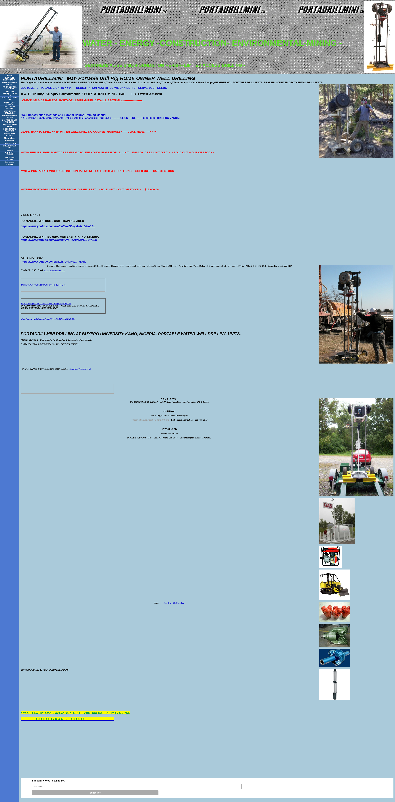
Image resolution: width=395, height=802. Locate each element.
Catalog (9, 164)
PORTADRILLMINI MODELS (9, 83)
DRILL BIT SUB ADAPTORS (9, 130)
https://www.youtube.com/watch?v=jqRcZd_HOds (43, 285)
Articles (9, 150)
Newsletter (9, 141)
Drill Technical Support (9, 107)
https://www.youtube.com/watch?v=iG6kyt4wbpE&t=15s (46, 303)
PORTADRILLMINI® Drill (9, 99)
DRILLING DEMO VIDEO (10, 147)
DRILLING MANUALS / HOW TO (10, 93)
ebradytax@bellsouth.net (54, 270)
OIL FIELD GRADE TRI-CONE (9, 121)
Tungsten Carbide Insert (9, 125)
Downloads (9, 162)
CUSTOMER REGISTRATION (9, 79)
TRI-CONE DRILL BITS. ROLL (10, 88)
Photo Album (9, 138)
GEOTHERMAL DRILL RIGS (10, 112)
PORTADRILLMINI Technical (9, 116)
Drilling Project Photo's (10, 103)
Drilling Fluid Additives (9, 134)
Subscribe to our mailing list (48, 780)
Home (9, 75)
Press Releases (10, 143)
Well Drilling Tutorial (10, 154)
